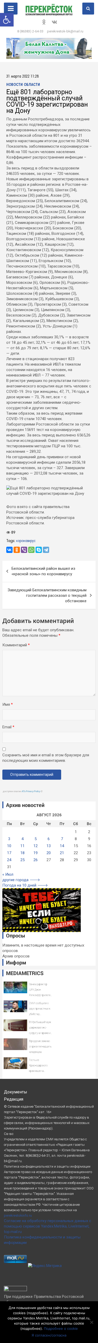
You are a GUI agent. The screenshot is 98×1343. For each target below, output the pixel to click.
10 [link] (9, 846)
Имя (7, 704)
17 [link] (9, 853)
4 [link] (22, 839)
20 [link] (49, 853)
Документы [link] (15, 1092)
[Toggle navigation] (11, 9)
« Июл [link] (7, 874)
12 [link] (35, 846)
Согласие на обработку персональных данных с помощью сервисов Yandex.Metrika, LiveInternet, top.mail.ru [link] (47, 1226)
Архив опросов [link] (16, 956)
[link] (7, 19)
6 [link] (49, 839)
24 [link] (9, 860)
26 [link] (35, 860)
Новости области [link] (23, 85)
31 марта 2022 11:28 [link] (22, 77)
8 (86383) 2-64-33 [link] (30, 31)
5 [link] (35, 839)
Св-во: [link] (9, 1134)
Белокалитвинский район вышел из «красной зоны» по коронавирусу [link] (43, 571)
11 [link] (22, 846)
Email (8, 727)
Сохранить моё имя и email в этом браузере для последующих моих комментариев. (45, 758)
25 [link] (22, 860)
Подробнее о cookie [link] (61, 1328)
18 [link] (22, 853)
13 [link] (49, 846)
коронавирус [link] (26, 541)
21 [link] (62, 853)
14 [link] (62, 846)
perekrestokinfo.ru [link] (18, 1215)
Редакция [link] (13, 1099)
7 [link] (62, 839)
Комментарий (16, 645)
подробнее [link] (37, 1313)
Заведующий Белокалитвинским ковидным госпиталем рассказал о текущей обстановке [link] (47, 595)
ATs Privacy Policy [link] (31, 791)
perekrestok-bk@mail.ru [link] (65, 31)
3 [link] (9, 839)
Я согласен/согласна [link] (49, 1335)
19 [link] (35, 853)
